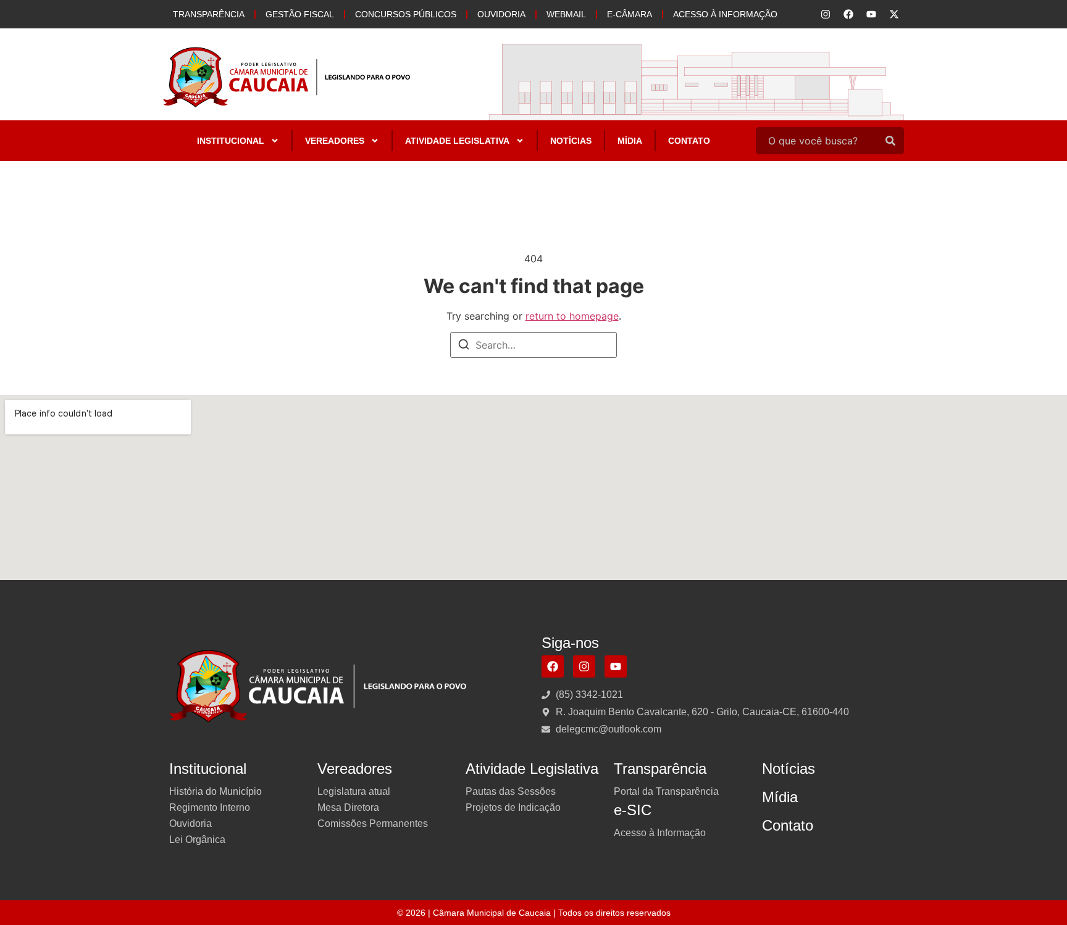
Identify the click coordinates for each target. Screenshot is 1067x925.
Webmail (566, 14)
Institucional (230, 141)
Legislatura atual (353, 791)
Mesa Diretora (348, 807)
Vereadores (334, 141)
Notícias (571, 141)
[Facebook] (553, 666)
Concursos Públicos (405, 14)
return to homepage (572, 316)
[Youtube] (616, 666)
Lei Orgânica (197, 839)
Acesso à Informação (725, 14)
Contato (689, 141)
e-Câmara (629, 14)
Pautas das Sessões (511, 791)
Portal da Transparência (666, 791)
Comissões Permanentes (372, 823)
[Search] (890, 140)
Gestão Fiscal (300, 14)
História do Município (215, 791)
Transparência (209, 14)
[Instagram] (584, 666)
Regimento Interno (209, 807)
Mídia (629, 141)
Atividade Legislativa (457, 141)
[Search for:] (533, 345)
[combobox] (816, 140)
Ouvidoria (501, 14)
